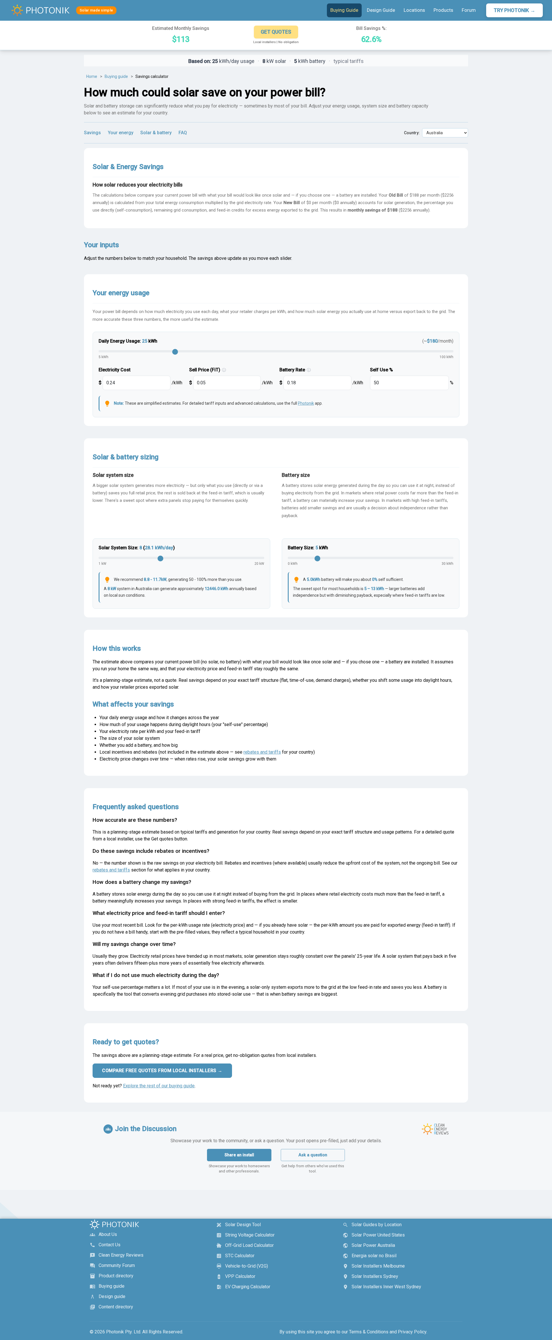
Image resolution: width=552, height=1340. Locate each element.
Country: (412, 132)
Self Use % (381, 370)
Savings (92, 132)
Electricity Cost (115, 370)
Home (91, 76)
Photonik (306, 403)
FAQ (183, 132)
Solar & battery (156, 132)
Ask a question (312, 1155)
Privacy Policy (412, 1332)
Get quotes (276, 32)
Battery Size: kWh (308, 547)
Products (443, 10)
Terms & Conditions (368, 1332)
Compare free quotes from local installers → (162, 1070)
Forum (469, 10)
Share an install (239, 1155)
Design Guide (381, 10)
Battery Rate (295, 370)
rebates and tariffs (262, 752)
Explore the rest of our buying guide (159, 1085)
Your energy (120, 132)
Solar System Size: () (137, 547)
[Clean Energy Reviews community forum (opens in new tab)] (435, 1129)
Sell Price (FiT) (207, 370)
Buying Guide (344, 10)
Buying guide (116, 76)
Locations (414, 10)
